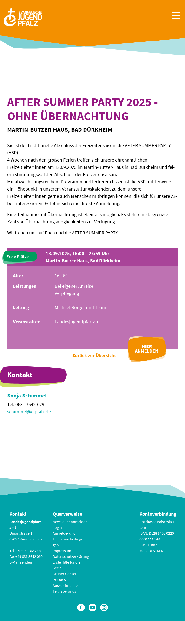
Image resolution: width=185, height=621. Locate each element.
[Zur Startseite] (23, 16)
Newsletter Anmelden (70, 521)
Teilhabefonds (64, 591)
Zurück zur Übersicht (94, 355)
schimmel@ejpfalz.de (29, 412)
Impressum (62, 550)
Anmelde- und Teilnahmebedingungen (70, 539)
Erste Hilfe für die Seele (66, 565)
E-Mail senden (20, 562)
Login (57, 527)
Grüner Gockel (64, 573)
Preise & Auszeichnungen (66, 582)
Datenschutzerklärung (71, 556)
